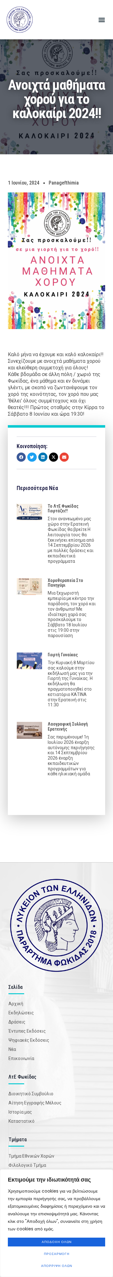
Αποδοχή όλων (57, 1242)
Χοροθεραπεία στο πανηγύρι (65, 583)
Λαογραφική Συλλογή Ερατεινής (68, 726)
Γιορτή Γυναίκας (63, 654)
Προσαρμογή (56, 1253)
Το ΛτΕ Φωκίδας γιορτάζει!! (63, 508)
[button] (101, 19)
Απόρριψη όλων (56, 1265)
